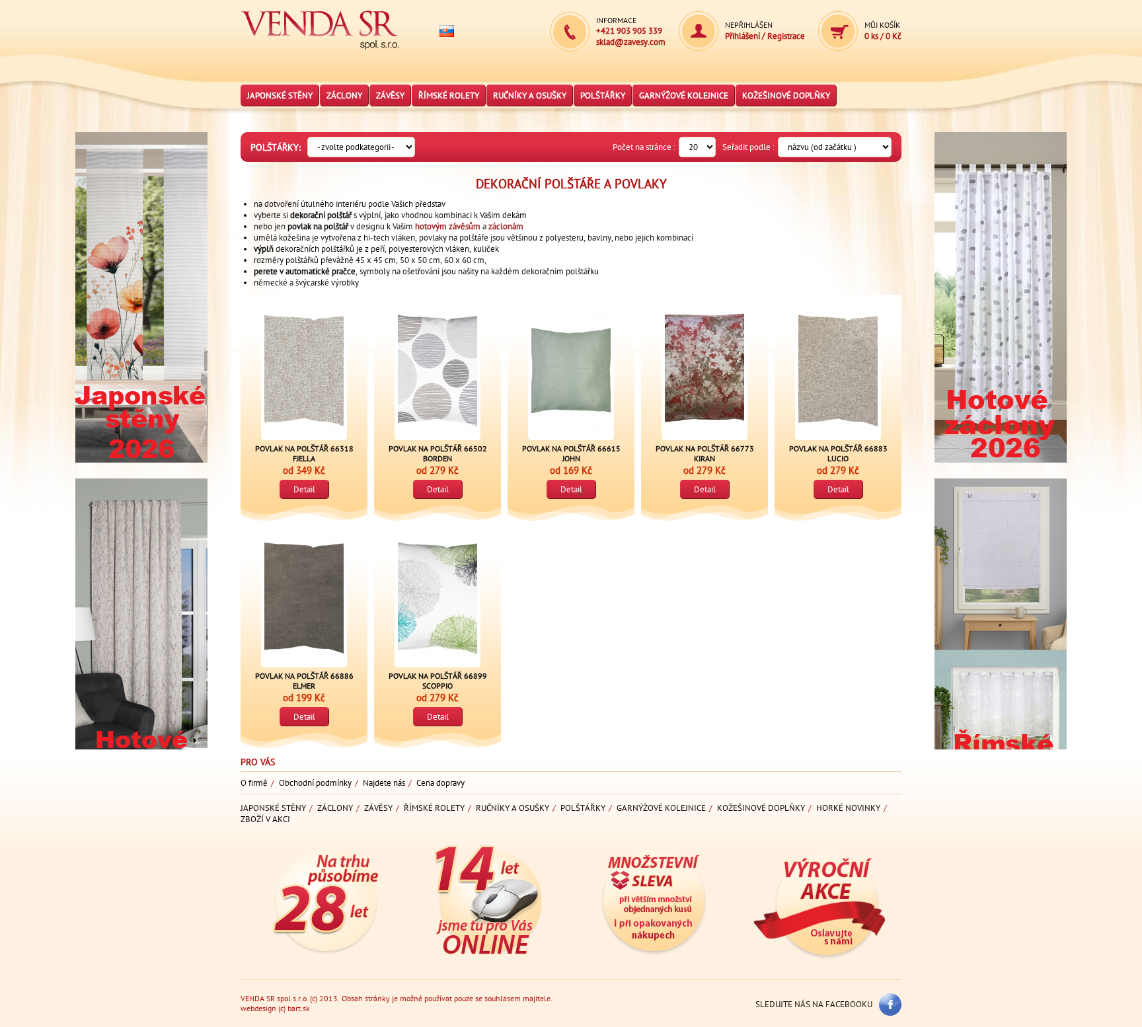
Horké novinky (848, 808)
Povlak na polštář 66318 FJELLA (304, 453)
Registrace (786, 36)
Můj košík (882, 25)
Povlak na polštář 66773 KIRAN (705, 453)
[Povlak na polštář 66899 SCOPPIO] (437, 598)
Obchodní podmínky (315, 782)
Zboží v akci (265, 819)
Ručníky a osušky (529, 95)
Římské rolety (448, 95)
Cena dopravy (440, 782)
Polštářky (602, 95)
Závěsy (390, 95)
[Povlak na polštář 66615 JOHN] (571, 371)
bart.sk (298, 1008)
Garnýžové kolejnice (683, 95)
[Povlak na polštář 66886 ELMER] (304, 598)
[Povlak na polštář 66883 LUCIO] (838, 371)
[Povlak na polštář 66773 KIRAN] (704, 371)
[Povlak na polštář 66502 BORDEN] (437, 371)
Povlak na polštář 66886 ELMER (304, 681)
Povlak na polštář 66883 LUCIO (838, 453)
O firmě (254, 782)
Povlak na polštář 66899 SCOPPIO (438, 681)
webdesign (258, 1008)
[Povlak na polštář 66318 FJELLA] (304, 371)
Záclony (344, 95)
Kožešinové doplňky (786, 95)
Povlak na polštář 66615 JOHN (571, 453)
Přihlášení (743, 36)
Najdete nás (384, 782)
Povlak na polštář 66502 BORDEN (438, 453)
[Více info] (141, 472)
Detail (304, 489)
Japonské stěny (280, 95)
